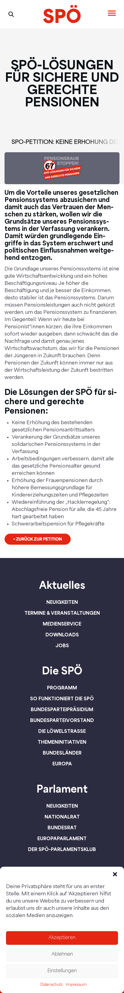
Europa (62, 764)
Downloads (62, 635)
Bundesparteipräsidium (62, 709)
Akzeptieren (62, 938)
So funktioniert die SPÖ (62, 698)
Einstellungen (62, 971)
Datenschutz (51, 985)
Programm (62, 688)
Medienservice (62, 624)
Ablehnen (62, 954)
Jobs (62, 645)
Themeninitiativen (62, 742)
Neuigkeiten (62, 602)
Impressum (76, 985)
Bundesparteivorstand (62, 720)
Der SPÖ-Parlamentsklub (62, 849)
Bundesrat (62, 827)
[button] (115, 874)
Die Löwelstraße (62, 731)
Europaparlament (62, 838)
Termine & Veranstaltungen (62, 613)
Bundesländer (62, 753)
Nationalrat (62, 817)
